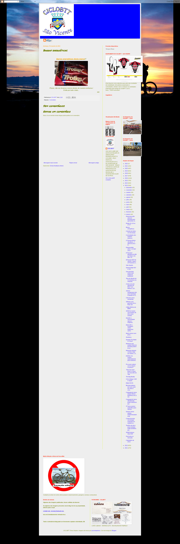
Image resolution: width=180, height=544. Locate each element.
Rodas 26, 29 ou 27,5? (130, 224)
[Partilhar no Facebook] (73, 97)
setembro (129, 195)
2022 (126, 163)
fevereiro (129, 212)
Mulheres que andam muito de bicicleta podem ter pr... (131, 346)
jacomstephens (96, 530)
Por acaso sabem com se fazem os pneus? (131, 366)
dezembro (129, 187)
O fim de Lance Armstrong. (130, 298)
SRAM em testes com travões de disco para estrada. (131, 313)
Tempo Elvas (110, 49)
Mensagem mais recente (51, 163)
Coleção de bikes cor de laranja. (131, 231)
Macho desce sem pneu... (131, 334)
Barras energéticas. (130, 228)
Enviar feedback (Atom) (56, 166)
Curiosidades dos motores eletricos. (131, 236)
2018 (126, 173)
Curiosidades (52, 100)
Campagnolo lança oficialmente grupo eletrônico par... (131, 402)
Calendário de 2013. (130, 441)
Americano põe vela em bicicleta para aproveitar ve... (131, 219)
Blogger (114, 530)
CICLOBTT (111, 148)
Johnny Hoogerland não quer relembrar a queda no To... (131, 293)
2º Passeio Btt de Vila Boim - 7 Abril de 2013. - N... (131, 243)
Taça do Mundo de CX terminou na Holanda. (131, 280)
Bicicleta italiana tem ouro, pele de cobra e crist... (131, 388)
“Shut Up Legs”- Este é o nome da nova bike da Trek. (131, 372)
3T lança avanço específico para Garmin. (131, 408)
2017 (126, 176)
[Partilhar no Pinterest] (75, 97)
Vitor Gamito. (129, 265)
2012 (126, 445)
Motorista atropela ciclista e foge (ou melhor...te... (131, 352)
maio (127, 204)
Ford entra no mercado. (130, 437)
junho (128, 202)
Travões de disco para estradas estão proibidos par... (131, 428)
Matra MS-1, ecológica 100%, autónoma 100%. (129, 328)
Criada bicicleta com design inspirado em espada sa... (130, 421)
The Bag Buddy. (130, 376)
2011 (126, 448)
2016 (126, 178)
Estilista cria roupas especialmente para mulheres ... (131, 359)
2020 (126, 168)
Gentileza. (129, 337)
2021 (126, 166)
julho (127, 199)
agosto (128, 197)
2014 (126, 183)
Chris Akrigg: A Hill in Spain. (131, 379)
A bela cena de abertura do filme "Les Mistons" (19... (130, 286)
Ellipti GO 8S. (129, 383)
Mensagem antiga (94, 163)
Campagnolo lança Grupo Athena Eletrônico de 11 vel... (131, 395)
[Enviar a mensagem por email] (67, 97)
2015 (126, 180)
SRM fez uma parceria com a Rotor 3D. (131, 303)
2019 (126, 171)
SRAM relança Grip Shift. (130, 433)
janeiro (128, 214)
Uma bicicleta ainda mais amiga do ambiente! (130, 274)
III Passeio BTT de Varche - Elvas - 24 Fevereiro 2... (131, 261)
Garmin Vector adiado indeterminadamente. (131, 414)
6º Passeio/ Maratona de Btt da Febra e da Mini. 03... (131, 255)
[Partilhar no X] (71, 97)
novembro (129, 190)
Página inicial (73, 163)
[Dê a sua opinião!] (69, 97)
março (128, 209)
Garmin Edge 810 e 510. (131, 268)
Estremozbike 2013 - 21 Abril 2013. (131, 249)
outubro (128, 192)
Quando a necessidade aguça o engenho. (130, 320)
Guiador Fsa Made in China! (131, 340)
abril (127, 207)
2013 (126, 185)
